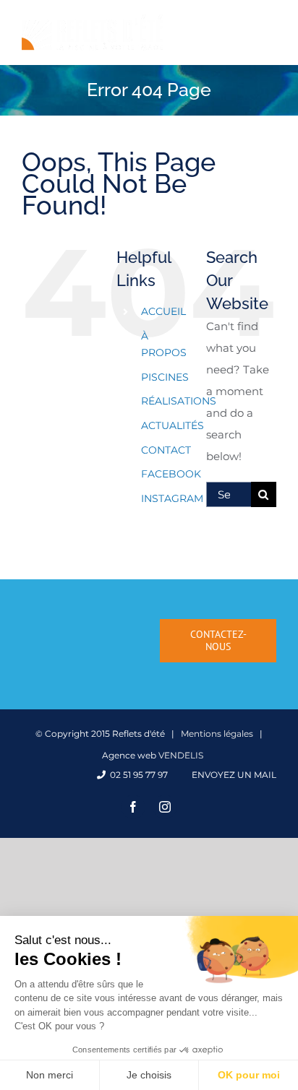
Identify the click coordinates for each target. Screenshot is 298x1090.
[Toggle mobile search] (239, 24)
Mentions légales (217, 733)
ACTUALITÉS (172, 425)
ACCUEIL (163, 311)
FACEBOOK (171, 473)
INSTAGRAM (172, 498)
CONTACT (166, 450)
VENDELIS (180, 755)
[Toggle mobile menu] (268, 24)
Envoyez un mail (231, 774)
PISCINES (165, 377)
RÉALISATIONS (178, 400)
